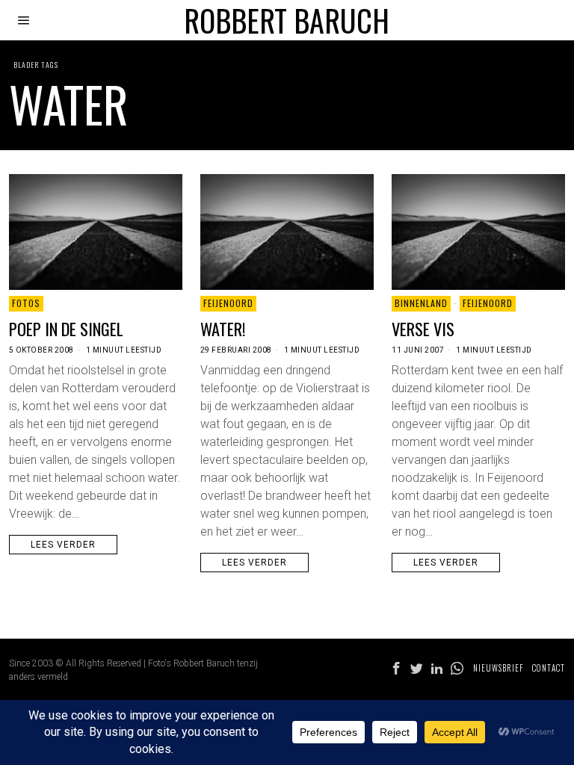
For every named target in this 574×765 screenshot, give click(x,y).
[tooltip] (396, 669)
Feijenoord (228, 303)
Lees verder (63, 544)
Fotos (26, 303)
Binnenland (421, 303)
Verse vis (423, 328)
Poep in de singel (66, 328)
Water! (223, 328)
